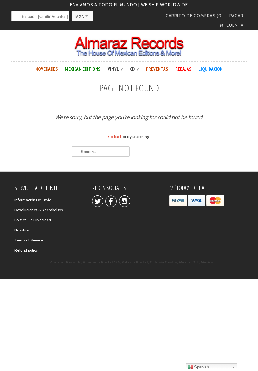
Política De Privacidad (32, 220)
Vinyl (115, 69)
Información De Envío (32, 199)
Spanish (201, 367)
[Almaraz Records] (129, 46)
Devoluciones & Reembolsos (38, 210)
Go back (115, 136)
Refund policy (26, 250)
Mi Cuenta (232, 25)
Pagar (236, 15)
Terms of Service (28, 240)
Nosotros (21, 230)
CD (134, 69)
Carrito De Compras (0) (194, 15)
